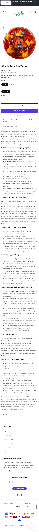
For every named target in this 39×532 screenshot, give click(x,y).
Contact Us (7, 448)
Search (6, 452)
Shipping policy (9, 528)
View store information (10, 126)
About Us (7, 431)
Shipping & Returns (10, 444)
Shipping (3, 72)
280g (13, 84)
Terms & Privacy (9, 440)
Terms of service (31, 525)
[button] (4, 12)
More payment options (19, 115)
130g (5, 84)
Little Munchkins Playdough (19, 523)
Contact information (19, 528)
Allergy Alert (8, 435)
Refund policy (12, 525)
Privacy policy (21, 525)
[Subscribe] (30, 482)
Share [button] (5, 414)
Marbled (6, 91)
